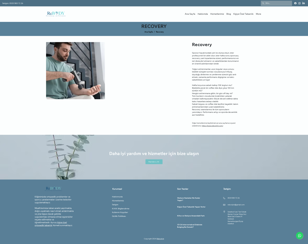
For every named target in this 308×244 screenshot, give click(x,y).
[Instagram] (299, 3)
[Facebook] (295, 3)
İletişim (115, 204)
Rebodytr (160, 239)
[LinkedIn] (303, 3)
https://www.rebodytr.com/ (212, 126)
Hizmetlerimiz (118, 200)
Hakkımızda (117, 196)
